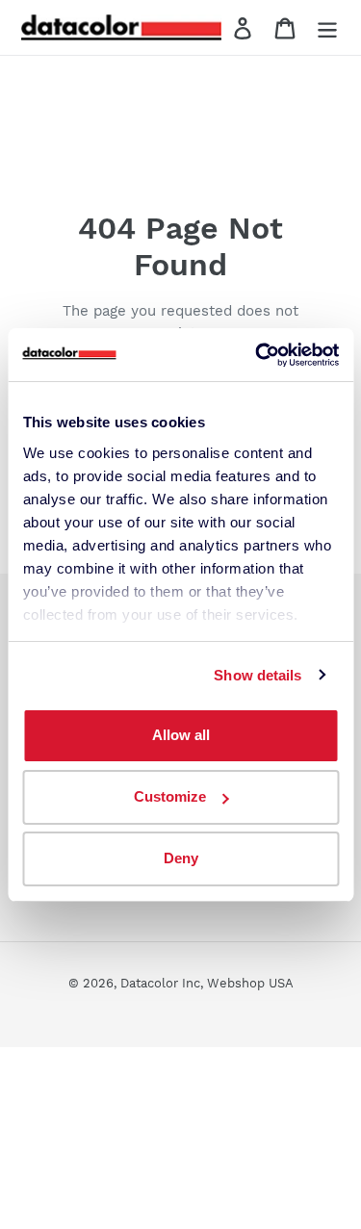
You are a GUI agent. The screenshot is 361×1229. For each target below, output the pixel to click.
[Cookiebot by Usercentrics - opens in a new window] (257, 355)
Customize (170, 796)
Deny (181, 858)
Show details (257, 675)
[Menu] (327, 27)
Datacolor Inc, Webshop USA (207, 983)
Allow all (181, 735)
